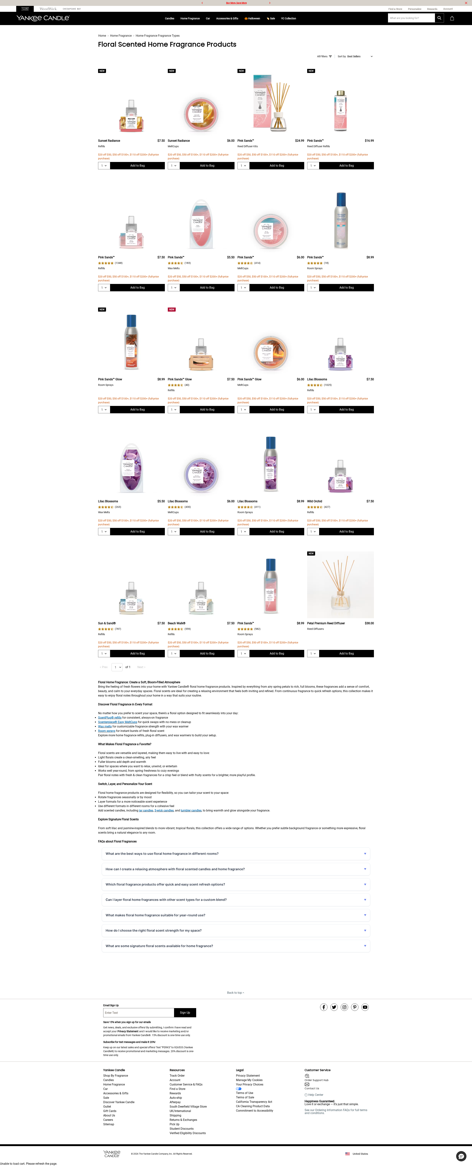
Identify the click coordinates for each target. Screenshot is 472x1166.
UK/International (180, 1111)
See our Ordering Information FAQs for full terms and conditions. (336, 1111)
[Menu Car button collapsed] (211, 18)
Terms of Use (244, 1093)
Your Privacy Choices (249, 1084)
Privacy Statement (127, 1031)
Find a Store (177, 1089)
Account (175, 1080)
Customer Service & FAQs (186, 1084)
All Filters (322, 56)
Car (208, 18)
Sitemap (108, 1124)
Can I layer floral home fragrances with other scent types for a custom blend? (166, 900)
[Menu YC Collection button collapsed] (297, 18)
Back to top (234, 992)
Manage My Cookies (249, 1080)
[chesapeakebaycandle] (72, 9)
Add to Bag (137, 165)
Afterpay (175, 1102)
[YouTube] (365, 1007)
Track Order (177, 1075)
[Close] (466, 3)
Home (102, 35)
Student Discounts (182, 1128)
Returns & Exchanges (183, 1120)
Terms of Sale (245, 1097)
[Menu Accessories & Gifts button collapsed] (239, 18)
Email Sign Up (111, 1005)
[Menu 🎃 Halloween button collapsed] (261, 18)
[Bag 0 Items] (452, 18)
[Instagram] (344, 1007)
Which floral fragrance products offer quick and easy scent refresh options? (165, 884)
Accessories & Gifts (227, 18)
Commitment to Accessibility (254, 1110)
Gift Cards (109, 1111)
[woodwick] (48, 9)
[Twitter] (334, 1007)
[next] (270, 3)
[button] (461, 1156)
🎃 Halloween (252, 18)
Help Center (315, 1094)
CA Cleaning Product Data (253, 1106)
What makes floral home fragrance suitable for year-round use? (155, 915)
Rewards (175, 1093)
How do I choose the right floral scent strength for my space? (154, 930)
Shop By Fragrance (115, 1075)
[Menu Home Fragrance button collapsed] (201, 18)
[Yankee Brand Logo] (43, 18)
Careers (108, 1120)
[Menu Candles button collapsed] (175, 18)
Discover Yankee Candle (118, 1102)
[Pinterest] (354, 1007)
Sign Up (185, 1012)
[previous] (202, 3)
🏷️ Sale (270, 18)
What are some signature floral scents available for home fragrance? (159, 946)
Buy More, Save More (236, 3)
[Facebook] (323, 1007)
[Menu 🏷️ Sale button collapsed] (276, 18)
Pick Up (174, 1124)
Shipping (175, 1115)
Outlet (107, 1106)
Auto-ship (176, 1097)
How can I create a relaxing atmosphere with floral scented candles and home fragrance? (175, 869)
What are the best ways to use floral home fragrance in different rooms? (162, 854)
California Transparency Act (254, 1102)
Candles (169, 18)
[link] (110, 263)
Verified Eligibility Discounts (188, 1133)
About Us (109, 1115)
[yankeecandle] (26, 9)
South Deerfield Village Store (188, 1106)
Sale (106, 1097)
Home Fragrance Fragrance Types (158, 35)
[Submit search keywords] (439, 17)
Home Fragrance (190, 18)
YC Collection (288, 18)
